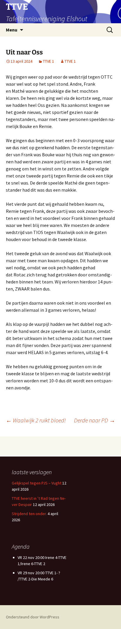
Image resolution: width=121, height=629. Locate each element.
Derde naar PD (94, 420)
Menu (11, 30)
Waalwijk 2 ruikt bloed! (36, 420)
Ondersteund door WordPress (32, 617)
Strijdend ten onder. (29, 513)
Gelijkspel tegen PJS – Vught (36, 483)
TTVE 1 (48, 61)
